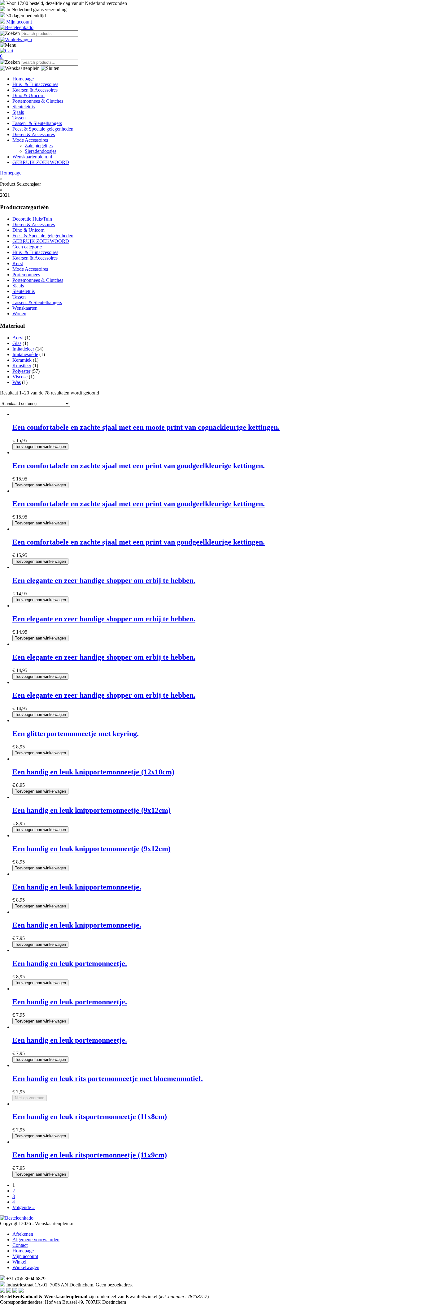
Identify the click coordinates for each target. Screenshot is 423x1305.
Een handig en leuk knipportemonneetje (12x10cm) (93, 772)
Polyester (21, 371)
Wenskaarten (24, 308)
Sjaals (18, 112)
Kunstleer (21, 365)
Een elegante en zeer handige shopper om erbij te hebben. (103, 580)
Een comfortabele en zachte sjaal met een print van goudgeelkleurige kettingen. (138, 466)
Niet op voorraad (29, 1098)
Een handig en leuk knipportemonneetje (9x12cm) (91, 810)
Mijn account (25, 1256)
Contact (20, 1245)
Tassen (19, 117)
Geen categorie (27, 246)
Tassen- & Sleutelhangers (37, 123)
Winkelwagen (25, 1267)
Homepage (23, 78)
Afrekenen (22, 1234)
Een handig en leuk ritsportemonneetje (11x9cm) (89, 1155)
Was (16, 382)
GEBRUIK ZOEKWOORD (40, 162)
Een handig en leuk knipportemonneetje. (76, 887)
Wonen (19, 313)
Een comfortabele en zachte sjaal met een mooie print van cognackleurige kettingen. (146, 427)
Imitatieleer (23, 348)
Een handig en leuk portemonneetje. (69, 963)
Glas (16, 343)
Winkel (19, 1261)
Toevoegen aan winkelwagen (40, 446)
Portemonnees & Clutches (37, 101)
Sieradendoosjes (40, 151)
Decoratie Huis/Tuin (32, 219)
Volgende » (23, 1207)
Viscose (20, 376)
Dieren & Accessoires (33, 134)
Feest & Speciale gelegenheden (42, 128)
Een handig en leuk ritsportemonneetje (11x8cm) (89, 1117)
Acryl (18, 337)
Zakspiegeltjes (39, 145)
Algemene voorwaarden (35, 1239)
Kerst (17, 263)
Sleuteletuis (23, 106)
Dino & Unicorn (28, 95)
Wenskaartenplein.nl (32, 156)
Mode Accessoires (30, 140)
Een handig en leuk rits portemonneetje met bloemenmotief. (107, 1079)
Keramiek (22, 360)
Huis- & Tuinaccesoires (35, 84)
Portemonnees (26, 274)
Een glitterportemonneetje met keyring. (75, 734)
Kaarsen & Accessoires (35, 90)
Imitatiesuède (25, 354)
